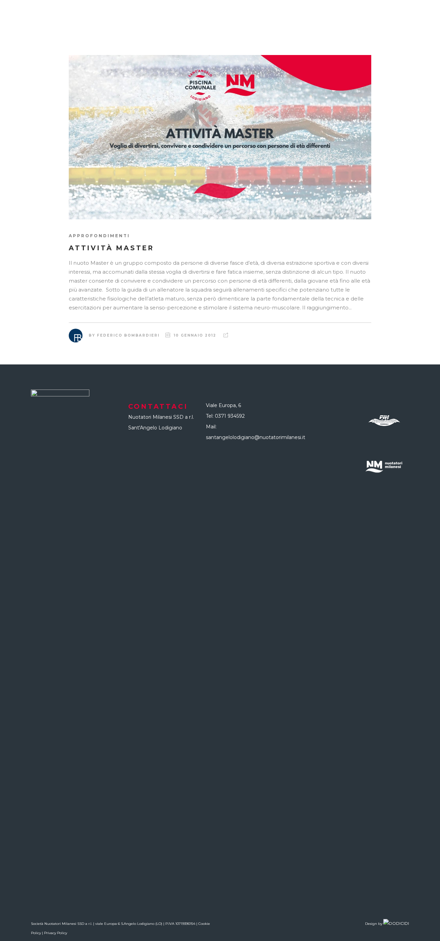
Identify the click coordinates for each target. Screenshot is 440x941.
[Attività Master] (220, 137)
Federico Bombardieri (128, 335)
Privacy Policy (55, 933)
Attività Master (111, 248)
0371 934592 (230, 416)
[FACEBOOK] (426, 27)
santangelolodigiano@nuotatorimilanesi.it (255, 437)
